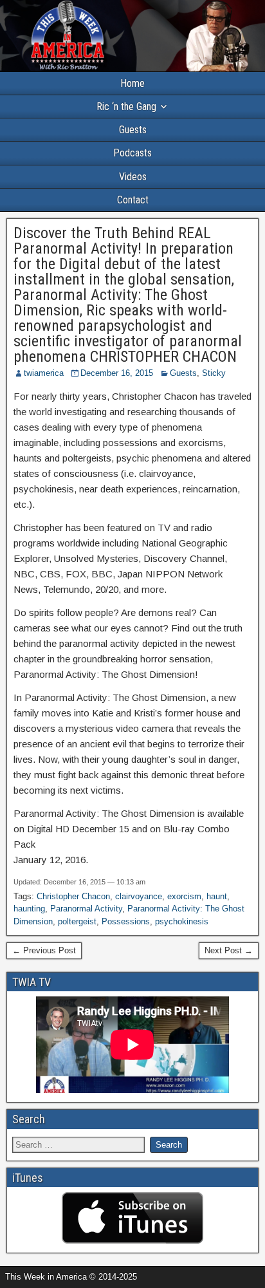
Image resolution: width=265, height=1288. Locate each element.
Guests (133, 130)
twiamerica (44, 373)
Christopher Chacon (73, 896)
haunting (29, 908)
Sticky (214, 373)
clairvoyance (138, 896)
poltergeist (77, 921)
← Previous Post (44, 950)
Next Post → (229, 950)
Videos (133, 177)
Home (132, 83)
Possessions (126, 921)
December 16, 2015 (116, 373)
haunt (216, 896)
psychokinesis (181, 921)
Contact (133, 200)
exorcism (184, 896)
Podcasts (132, 153)
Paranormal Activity (86, 908)
